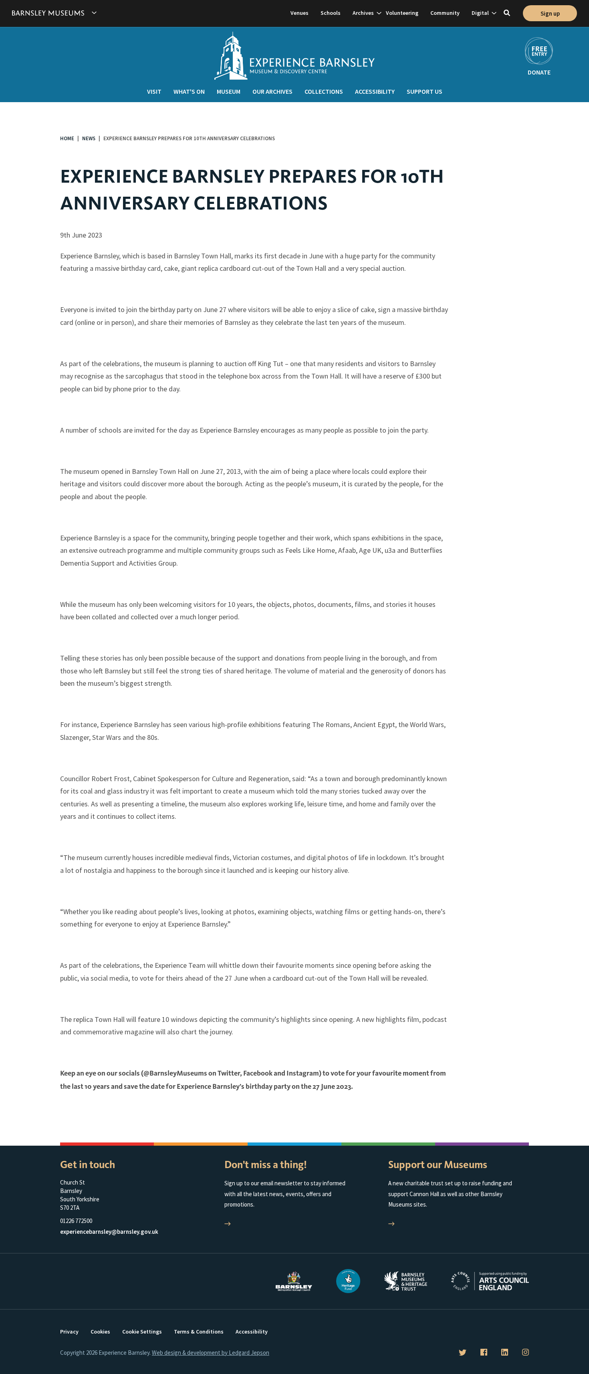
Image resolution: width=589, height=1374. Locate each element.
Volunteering (402, 12)
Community (445, 12)
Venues (299, 12)
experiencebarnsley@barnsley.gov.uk (109, 1231)
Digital (480, 12)
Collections (324, 91)
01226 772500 (76, 1221)
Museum (228, 91)
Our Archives (272, 91)
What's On (189, 91)
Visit (154, 91)
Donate (539, 72)
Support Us (424, 91)
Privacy (69, 1331)
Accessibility (375, 91)
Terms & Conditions (199, 1331)
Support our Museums (437, 1164)
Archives (363, 12)
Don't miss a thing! (265, 1164)
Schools (331, 12)
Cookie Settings (142, 1331)
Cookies (100, 1331)
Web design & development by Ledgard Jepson (210, 1352)
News (88, 138)
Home (67, 138)
